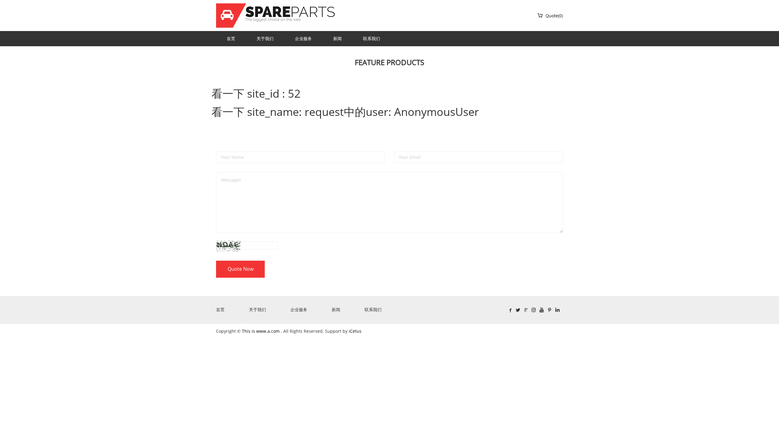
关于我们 (265, 38)
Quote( (548, 16)
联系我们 (371, 38)
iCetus (355, 331)
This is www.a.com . (262, 331)
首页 (231, 38)
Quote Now (240, 269)
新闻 (337, 38)
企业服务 (303, 38)
